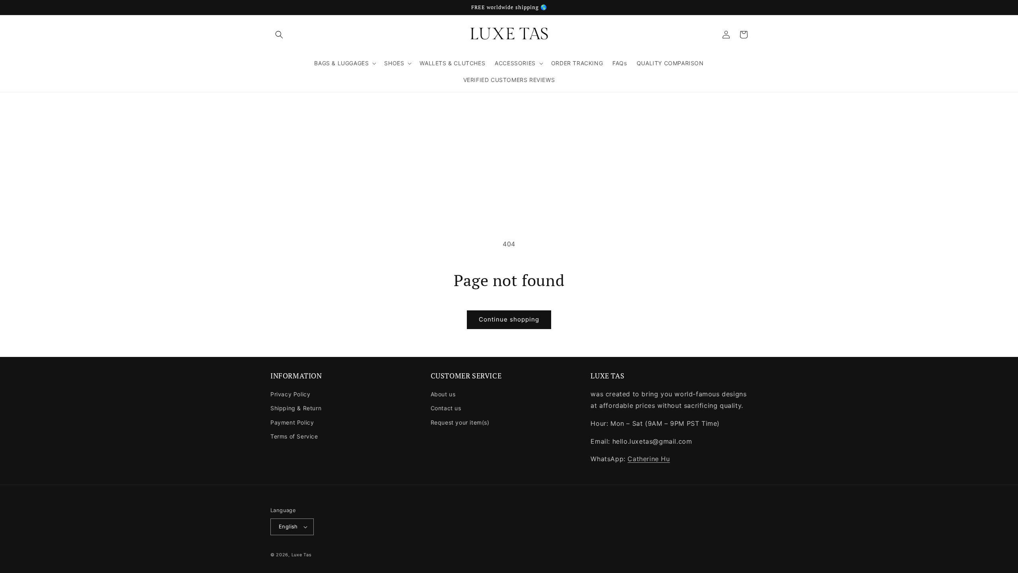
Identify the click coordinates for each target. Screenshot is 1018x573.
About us (443, 394)
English (288, 526)
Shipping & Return (295, 408)
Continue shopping (509, 319)
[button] (279, 34)
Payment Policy (292, 422)
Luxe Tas (301, 554)
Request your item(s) (460, 422)
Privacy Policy (290, 394)
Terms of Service (294, 436)
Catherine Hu (649, 459)
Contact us (446, 408)
